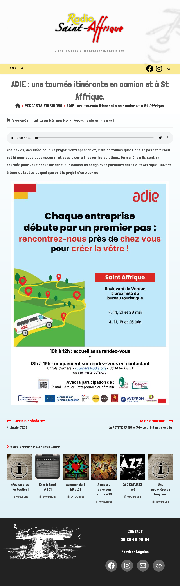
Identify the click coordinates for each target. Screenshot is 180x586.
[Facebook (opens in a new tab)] (149, 68)
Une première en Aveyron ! (160, 490)
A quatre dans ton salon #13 (104, 490)
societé (109, 120)
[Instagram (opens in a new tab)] (159, 68)
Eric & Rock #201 (47, 487)
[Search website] (169, 69)
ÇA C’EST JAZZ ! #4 (132, 487)
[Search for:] (20, 68)
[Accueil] (17, 105)
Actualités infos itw (54, 120)
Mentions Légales (135, 552)
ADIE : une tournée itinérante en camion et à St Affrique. (116, 105)
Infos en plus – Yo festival (19, 487)
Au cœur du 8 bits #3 (75, 487)
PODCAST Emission (86, 120)
